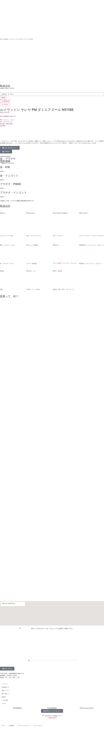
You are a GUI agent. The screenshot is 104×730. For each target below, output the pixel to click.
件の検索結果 (5, 101)
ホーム (4, 725)
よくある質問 (5, 700)
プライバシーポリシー (23, 725)
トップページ (5, 684)
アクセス (4, 703)
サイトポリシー (38, 725)
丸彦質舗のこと (5, 687)
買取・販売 (4, 693)
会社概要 (11, 725)
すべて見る (4, 104)
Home (1, 39)
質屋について (5, 690)
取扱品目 (6, 39)
